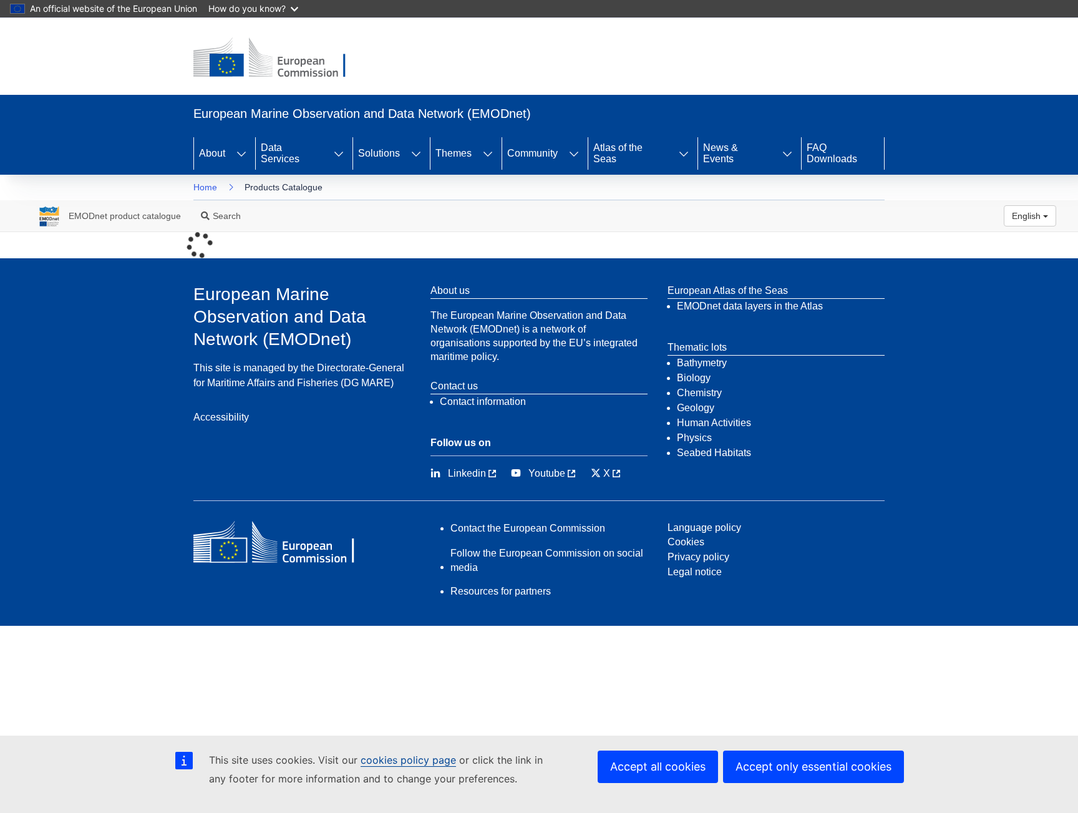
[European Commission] (278, 58)
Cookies (686, 542)
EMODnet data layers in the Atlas (750, 306)
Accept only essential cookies (813, 766)
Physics (694, 437)
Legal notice (695, 572)
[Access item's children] (241, 153)
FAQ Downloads (832, 153)
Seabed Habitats (714, 452)
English (1027, 216)
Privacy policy (698, 557)
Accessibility (221, 417)
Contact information (483, 401)
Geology (695, 407)
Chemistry (699, 392)
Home (205, 187)
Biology (694, 377)
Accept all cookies (658, 766)
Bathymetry (702, 363)
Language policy (704, 527)
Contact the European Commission (527, 528)
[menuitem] (106, 215)
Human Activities (714, 422)
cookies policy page (408, 760)
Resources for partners (500, 591)
